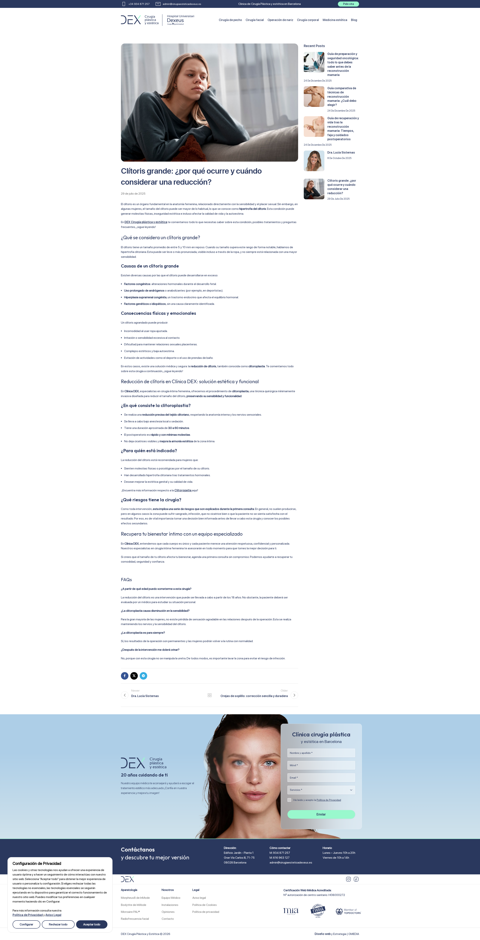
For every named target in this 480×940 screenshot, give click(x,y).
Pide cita (348, 3)
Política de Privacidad (28, 915)
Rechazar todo (58, 924)
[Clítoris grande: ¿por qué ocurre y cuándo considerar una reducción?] (314, 189)
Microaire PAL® (130, 912)
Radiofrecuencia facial (135, 919)
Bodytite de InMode (133, 905)
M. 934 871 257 (280, 853)
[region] (60, 895)
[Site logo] (139, 20)
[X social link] (134, 676)
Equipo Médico (171, 898)
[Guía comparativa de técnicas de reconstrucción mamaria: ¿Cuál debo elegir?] (314, 96)
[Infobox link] (135, 4)
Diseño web (323, 934)
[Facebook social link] (124, 676)
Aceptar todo (91, 924)
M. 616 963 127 (280, 857)
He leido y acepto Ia (317, 799)
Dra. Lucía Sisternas (341, 152)
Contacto (168, 919)
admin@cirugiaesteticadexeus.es (291, 862)
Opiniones (168, 912)
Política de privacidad (205, 912)
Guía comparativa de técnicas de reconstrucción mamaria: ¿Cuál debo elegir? (341, 96)
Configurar (26, 924)
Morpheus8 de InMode (135, 898)
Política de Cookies (204, 905)
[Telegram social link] (143, 676)
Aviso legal (199, 898)
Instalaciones (170, 905)
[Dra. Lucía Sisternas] (314, 161)
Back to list (209, 695)
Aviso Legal (53, 915)
